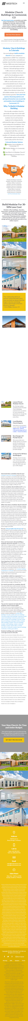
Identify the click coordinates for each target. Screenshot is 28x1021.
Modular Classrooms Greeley (7, 673)
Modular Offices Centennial (12, 665)
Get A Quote (20, 956)
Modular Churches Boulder (17, 667)
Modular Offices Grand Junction (12, 681)
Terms (23, 960)
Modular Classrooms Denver (7, 637)
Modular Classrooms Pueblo (10, 663)
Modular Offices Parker (17, 695)
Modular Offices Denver (18, 635)
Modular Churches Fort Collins (7, 645)
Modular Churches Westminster (17, 657)
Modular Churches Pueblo (12, 661)
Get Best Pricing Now (14, 740)
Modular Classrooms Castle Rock (17, 689)
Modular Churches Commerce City (8, 691)
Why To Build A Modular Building (14, 107)
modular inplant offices (12, 625)
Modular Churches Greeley (7, 671)
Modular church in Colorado (8, 475)
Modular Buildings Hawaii (16, 890)
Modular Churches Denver (6, 635)
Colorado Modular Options (14, 142)
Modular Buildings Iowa (10, 893)
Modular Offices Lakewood (11, 649)
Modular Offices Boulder (6, 669)
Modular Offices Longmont (7, 675)
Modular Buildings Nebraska (12, 903)
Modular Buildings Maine (8, 896)
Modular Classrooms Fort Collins (8, 647)
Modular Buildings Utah (13, 917)
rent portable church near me (14, 528)
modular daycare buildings (20, 926)
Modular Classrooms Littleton (15, 699)
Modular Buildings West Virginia (14, 920)
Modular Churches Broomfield (19, 683)
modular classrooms (19, 923)
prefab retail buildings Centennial (14, 616)
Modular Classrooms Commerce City (16, 693)
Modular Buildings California (16, 886)
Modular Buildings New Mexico (14, 906)
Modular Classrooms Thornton (12, 653)
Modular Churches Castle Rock (13, 687)
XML (11, 960)
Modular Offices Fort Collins (20, 645)
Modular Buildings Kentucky (8, 895)
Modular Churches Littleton (15, 697)
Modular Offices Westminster (7, 659)
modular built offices (10, 923)
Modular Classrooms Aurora (18, 643)
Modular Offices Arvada (14, 655)
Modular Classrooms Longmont (20, 675)
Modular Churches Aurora (19, 641)
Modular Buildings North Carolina (18, 907)
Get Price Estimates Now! (14, 193)
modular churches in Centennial (11, 626)
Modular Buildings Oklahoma (8, 910)
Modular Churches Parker (6, 695)
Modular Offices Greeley (18, 671)
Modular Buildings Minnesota (12, 899)
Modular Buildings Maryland (19, 896)
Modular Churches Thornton (12, 651)
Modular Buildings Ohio (20, 909)
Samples (17, 960)
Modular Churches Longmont (20, 673)
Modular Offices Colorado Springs (12, 639)
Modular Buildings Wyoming (17, 921)
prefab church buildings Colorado (13, 619)
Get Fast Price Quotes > (13, 34)
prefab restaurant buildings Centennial (13, 617)
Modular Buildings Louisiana (20, 895)
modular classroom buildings (16, 622)
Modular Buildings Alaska (6, 884)
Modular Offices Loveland (19, 677)
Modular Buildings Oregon (20, 910)
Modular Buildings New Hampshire (12, 904)
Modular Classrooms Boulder (18, 669)
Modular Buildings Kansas (20, 893)
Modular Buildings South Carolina (11, 913)
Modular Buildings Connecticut (16, 887)
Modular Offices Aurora (6, 643)
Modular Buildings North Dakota (8, 909)
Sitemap (5, 960)
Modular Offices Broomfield (7, 685)
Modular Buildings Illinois (13, 892)
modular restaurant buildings (14, 924)
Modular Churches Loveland (7, 677)
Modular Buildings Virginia (12, 918)
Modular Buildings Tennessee (15, 915)
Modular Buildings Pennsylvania (8, 912)
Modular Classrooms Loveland (7, 679)
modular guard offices (12, 628)
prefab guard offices (15, 621)
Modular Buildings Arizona (17, 884)
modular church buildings (10, 926)
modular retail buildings (7, 624)
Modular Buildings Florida (16, 889)
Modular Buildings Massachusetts (10, 898)
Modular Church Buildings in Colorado (14, 49)
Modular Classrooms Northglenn (8, 703)
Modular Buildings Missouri (12, 901)
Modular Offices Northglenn (17, 701)
